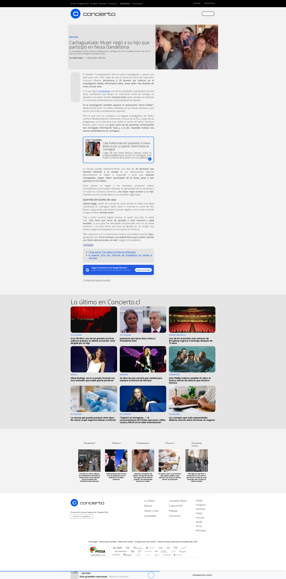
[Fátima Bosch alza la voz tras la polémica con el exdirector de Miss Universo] (116, 460)
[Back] (139, 575)
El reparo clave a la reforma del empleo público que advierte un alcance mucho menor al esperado (170, 476)
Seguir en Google (143, 270)
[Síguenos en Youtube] (189, 13)
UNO (133, 551)
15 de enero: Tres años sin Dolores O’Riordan (112, 252)
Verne (169, 551)
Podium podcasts (116, 554)
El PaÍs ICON (147, 557)
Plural (138, 557)
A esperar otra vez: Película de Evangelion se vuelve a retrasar (120, 257)
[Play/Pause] (151, 575)
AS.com (168, 548)
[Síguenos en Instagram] (178, 13)
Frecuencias (137, 3)
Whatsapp (200, 530)
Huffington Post (120, 551)
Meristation (177, 557)
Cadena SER (160, 548)
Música (148, 505)
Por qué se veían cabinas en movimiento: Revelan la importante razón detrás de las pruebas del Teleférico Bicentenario (89, 477)
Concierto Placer (178, 500)
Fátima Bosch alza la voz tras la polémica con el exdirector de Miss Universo (116, 476)
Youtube (199, 517)
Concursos (112, 3)
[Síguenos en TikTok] (196, 13)
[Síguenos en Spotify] (192, 13)
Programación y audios (202, 575)
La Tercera (104, 91)
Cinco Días (148, 551)
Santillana (138, 548)
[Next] (163, 575)
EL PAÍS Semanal (162, 551)
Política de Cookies (125, 541)
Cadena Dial (176, 551)
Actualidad (88, 245)
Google (199, 500)
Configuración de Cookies (145, 541)
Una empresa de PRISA (98, 550)
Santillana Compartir (150, 548)
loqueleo (166, 557)
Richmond (116, 557)
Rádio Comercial (186, 557)
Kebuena (183, 551)
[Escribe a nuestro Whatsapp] (200, 13)
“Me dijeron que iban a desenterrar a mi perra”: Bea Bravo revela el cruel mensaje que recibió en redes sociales (197, 477)
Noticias (102, 3)
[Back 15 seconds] (145, 575)
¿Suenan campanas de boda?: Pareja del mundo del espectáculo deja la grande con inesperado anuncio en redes (143, 477)
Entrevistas (124, 3)
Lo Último (94, 3)
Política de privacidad (107, 541)
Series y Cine (151, 511)
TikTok (198, 526)
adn (175, 548)
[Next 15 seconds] (157, 575)
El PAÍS (117, 548)
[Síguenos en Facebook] (181, 13)
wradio (139, 551)
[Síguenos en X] (185, 13)
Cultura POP (175, 505)
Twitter (198, 513)
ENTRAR (196, 3)
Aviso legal (92, 541)
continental (156, 551)
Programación (83, 3)
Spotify (198, 521)
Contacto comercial (82, 516)
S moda (156, 557)
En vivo (73, 3)
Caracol (183, 548)
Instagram (200, 504)
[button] (80, 571)
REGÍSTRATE (209, 3)
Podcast (173, 511)
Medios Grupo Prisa (98, 555)
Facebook (200, 509)
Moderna (127, 557)
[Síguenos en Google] (174, 13)
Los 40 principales (128, 548)
